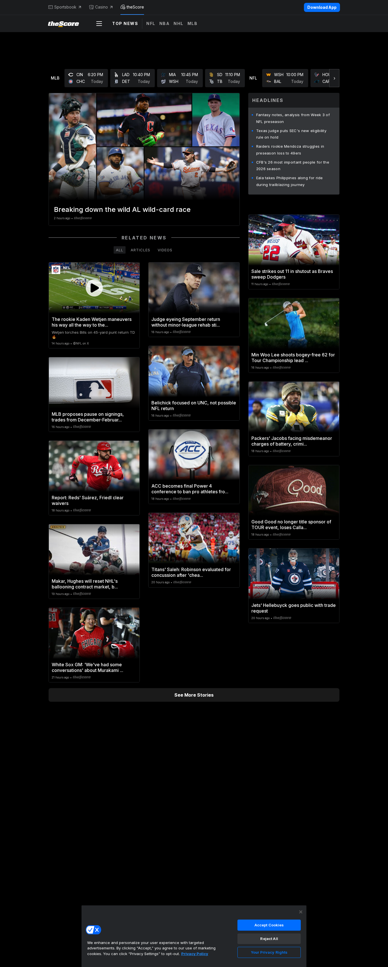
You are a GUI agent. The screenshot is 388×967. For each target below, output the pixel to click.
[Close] (301, 912)
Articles (140, 250)
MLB (192, 23)
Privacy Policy (194, 953)
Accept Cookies (269, 925)
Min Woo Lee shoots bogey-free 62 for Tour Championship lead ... (293, 357)
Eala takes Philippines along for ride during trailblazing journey (289, 181)
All (119, 250)
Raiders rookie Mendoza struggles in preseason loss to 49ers (290, 149)
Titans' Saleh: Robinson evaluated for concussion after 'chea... (191, 572)
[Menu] (99, 23)
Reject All (269, 938)
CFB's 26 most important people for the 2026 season (292, 165)
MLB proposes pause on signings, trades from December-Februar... (88, 417)
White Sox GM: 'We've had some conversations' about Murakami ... (87, 667)
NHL (178, 23)
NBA (164, 23)
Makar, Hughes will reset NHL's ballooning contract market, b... (85, 584)
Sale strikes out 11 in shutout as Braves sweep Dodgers (292, 274)
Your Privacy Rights (269, 952)
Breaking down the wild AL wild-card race (122, 209)
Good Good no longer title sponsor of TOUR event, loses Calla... (291, 524)
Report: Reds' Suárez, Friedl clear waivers (88, 500)
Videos (165, 250)
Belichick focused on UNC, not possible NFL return (193, 405)
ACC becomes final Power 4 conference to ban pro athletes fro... (189, 488)
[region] (194, 936)
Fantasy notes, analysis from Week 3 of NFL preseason (293, 118)
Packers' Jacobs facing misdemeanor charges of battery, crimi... (291, 441)
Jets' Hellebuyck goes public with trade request (293, 608)
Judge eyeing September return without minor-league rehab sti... (185, 322)
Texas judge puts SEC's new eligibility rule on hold (291, 134)
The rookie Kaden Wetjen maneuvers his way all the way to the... (92, 322)
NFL (150, 23)
